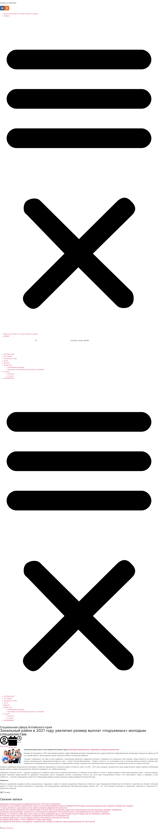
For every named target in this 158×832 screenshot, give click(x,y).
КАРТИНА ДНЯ (9, 354)
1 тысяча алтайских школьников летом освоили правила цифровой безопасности (33, 808)
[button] (79, 175)
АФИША (6, 16)
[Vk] (2, 8)
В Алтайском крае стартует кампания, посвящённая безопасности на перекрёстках (34, 816)
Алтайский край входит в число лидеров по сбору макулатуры (26, 820)
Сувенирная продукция (15, 367)
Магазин (7, 363)
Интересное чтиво (10, 358)
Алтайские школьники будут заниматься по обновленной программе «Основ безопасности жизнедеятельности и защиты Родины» (54, 812)
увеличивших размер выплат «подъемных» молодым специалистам (93, 749)
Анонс (6, 361)
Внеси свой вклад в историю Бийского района (21, 14)
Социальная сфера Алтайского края (26, 727)
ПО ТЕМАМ (8, 356)
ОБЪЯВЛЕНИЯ (9, 378)
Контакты (10, 374)
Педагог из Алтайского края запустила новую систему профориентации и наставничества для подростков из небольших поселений (55, 814)
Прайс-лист (8, 365)
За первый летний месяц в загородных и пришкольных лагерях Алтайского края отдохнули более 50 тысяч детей (47, 822)
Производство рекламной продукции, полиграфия (25, 369)
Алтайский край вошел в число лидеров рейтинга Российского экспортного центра (34, 818)
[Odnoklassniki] (7, 8)
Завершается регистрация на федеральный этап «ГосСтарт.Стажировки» (30, 804)
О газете (7, 372)
